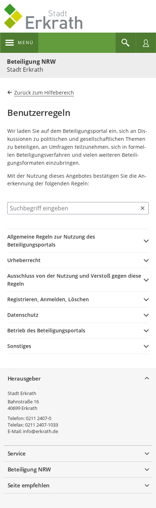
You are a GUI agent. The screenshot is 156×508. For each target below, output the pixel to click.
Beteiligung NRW (31, 62)
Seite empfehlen (29, 485)
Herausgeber (24, 378)
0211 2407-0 (38, 418)
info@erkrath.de (40, 431)
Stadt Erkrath (22, 393)
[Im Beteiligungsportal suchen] (125, 43)
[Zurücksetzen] (142, 208)
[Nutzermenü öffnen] (146, 43)
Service (17, 453)
